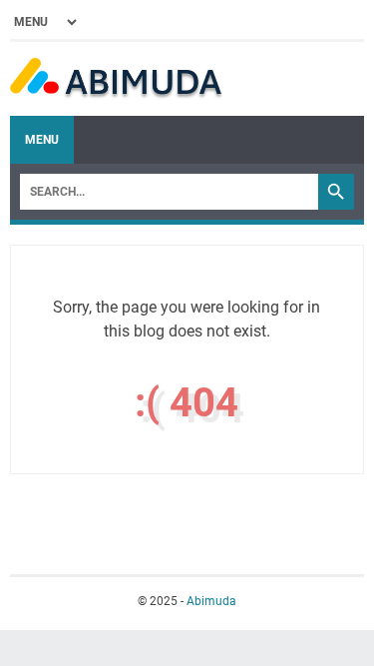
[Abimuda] (116, 79)
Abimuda (211, 601)
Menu (42, 140)
